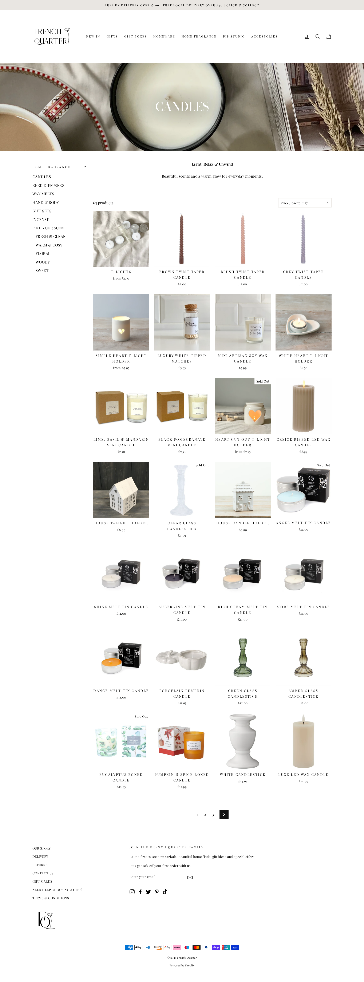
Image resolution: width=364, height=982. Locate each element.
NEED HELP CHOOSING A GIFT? (57, 889)
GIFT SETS (41, 210)
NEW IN (93, 36)
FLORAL (43, 253)
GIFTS (112, 36)
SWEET (42, 270)
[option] (182, 5)
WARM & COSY (49, 245)
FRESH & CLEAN (51, 236)
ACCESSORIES (264, 36)
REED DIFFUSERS (48, 185)
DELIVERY (40, 856)
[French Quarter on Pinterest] (156, 891)
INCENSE (40, 219)
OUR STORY (41, 848)
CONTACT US (43, 873)
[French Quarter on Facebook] (140, 891)
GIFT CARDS (42, 881)
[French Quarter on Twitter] (148, 891)
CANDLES (41, 176)
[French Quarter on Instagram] (132, 891)
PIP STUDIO (234, 36)
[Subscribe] (190, 877)
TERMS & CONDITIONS (50, 898)
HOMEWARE (164, 36)
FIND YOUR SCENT (49, 227)
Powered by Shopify (182, 965)
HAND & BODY (45, 202)
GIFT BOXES (135, 36)
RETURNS (39, 865)
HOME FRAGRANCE (199, 36)
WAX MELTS (43, 193)
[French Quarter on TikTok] (164, 891)
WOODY (43, 262)
